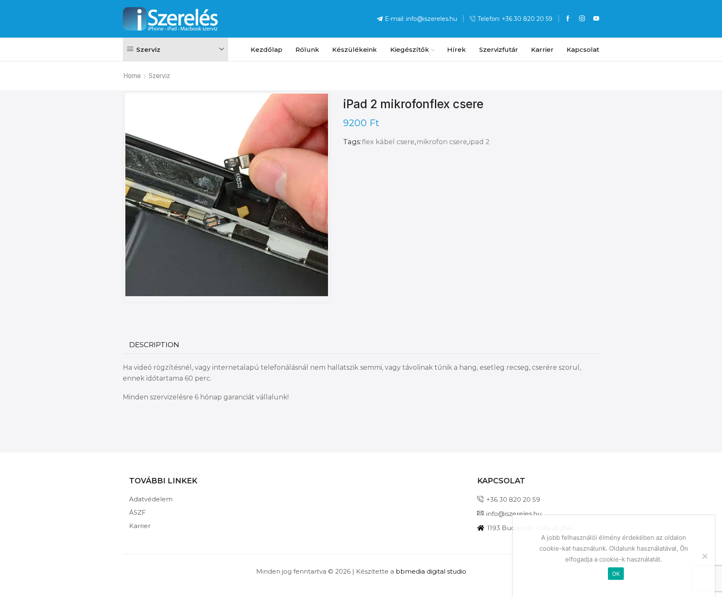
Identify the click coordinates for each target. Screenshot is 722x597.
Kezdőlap (266, 49)
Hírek (456, 49)
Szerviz (159, 76)
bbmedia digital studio (431, 571)
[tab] (154, 345)
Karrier (542, 49)
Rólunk (307, 49)
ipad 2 (479, 141)
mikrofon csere (442, 141)
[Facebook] (568, 18)
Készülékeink (354, 49)
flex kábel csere (388, 141)
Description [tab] (154, 344)
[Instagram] (582, 18)
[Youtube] (596, 18)
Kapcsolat (583, 49)
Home (132, 76)
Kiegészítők (409, 49)
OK (616, 573)
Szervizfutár (498, 49)
